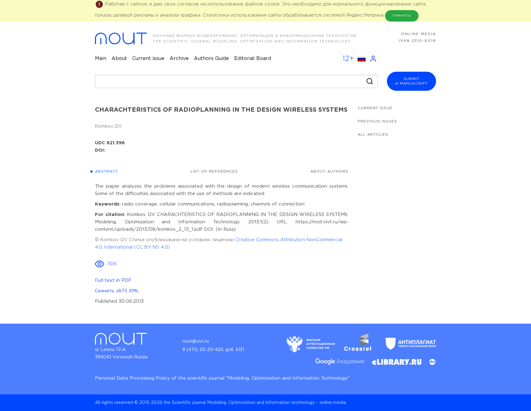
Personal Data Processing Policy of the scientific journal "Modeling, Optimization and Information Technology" (222, 378)
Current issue (148, 58)
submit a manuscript (411, 81)
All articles (373, 134)
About (119, 58)
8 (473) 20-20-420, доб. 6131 (213, 350)
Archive (179, 58)
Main (100, 58)
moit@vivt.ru (196, 341)
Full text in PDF (113, 280)
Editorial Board (252, 58)
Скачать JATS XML (117, 291)
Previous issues (377, 121)
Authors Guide (211, 58)
